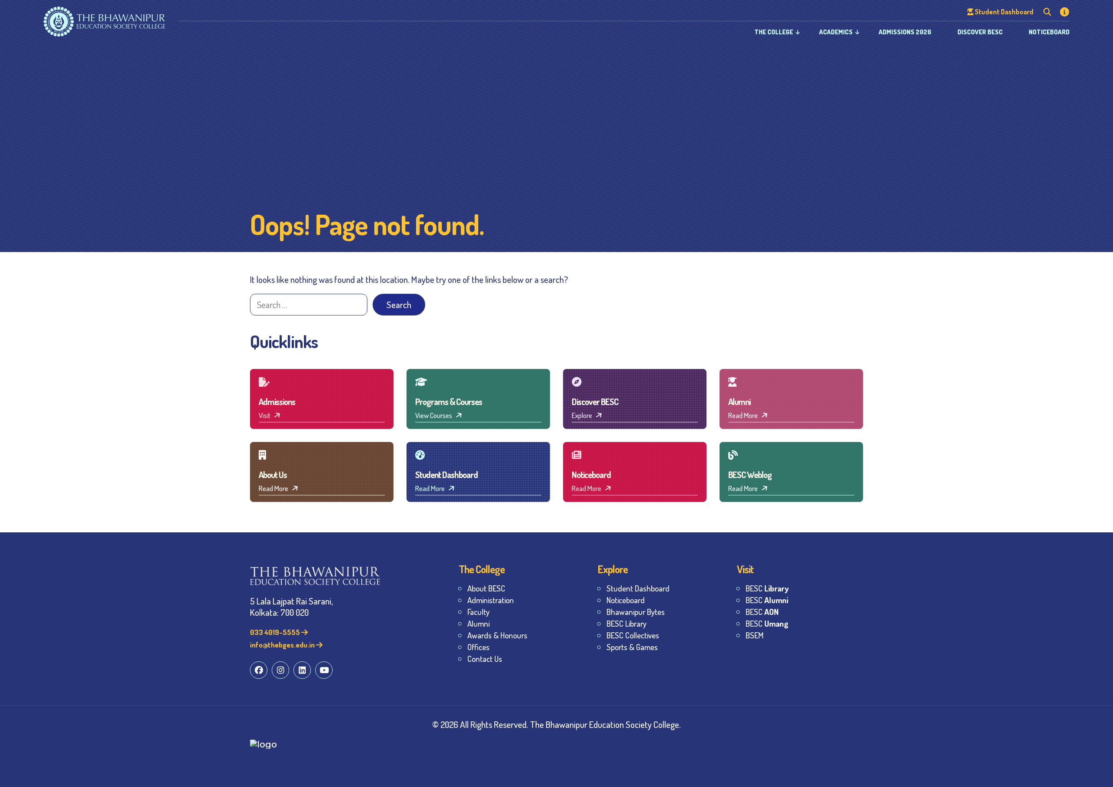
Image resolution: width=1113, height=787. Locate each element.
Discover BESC (980, 32)
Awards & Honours (497, 635)
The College (773, 32)
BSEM (754, 635)
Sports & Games (632, 647)
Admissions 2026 (905, 32)
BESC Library (626, 623)
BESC (767, 588)
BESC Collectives (632, 635)
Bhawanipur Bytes (635, 612)
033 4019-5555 (275, 632)
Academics (836, 32)
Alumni (478, 623)
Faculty (478, 612)
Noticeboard (1049, 32)
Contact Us (484, 659)
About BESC (486, 588)
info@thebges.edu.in (283, 644)
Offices (478, 647)
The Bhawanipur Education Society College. (605, 724)
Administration (490, 600)
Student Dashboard (638, 588)
